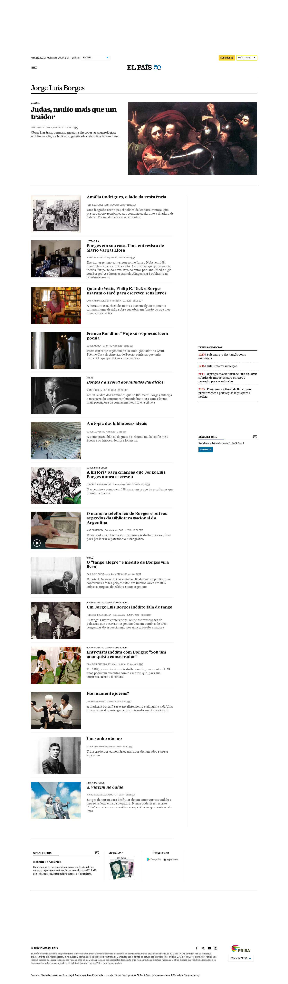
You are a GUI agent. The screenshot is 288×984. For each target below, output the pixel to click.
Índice (180, 975)
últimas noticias (210, 347)
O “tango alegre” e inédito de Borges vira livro (128, 565)
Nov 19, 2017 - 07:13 (114, 432)
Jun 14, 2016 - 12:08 (139, 615)
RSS (173, 975)
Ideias (90, 378)
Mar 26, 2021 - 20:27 (65, 127)
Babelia (35, 103)
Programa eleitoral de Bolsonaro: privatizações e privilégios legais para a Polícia (225, 392)
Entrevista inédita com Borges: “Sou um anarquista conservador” (126, 655)
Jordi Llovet (94, 432)
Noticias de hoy (191, 975)
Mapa (118, 975)
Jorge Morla (94, 346)
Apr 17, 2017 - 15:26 (138, 484)
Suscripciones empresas (158, 975)
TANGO (90, 558)
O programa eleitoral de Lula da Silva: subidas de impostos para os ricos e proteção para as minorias (227, 377)
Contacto (35, 975)
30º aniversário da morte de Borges (107, 603)
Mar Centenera (95, 530)
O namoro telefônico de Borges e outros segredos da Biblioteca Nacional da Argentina (127, 518)
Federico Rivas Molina (99, 484)
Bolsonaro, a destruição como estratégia (222, 356)
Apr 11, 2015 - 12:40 (120, 746)
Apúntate (205, 449)
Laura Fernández (96, 301)
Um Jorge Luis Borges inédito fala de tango (130, 607)
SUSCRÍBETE (226, 57)
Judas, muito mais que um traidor (74, 113)
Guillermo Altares (41, 127)
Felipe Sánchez (95, 205)
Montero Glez (94, 390)
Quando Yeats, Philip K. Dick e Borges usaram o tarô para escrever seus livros (127, 291)
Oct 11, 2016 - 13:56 (131, 530)
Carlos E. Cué (94, 574)
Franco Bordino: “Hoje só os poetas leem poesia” (127, 336)
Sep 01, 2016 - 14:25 (129, 574)
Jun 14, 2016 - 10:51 (131, 664)
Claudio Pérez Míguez (98, 664)
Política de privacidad (103, 975)
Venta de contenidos (51, 975)
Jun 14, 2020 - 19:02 (122, 257)
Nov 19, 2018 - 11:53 (121, 346)
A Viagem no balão (105, 788)
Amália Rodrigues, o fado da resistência (126, 197)
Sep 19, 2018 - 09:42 (116, 390)
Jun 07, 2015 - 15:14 (119, 701)
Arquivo (115, 852)
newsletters (207, 436)
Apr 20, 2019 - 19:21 (130, 301)
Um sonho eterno (104, 739)
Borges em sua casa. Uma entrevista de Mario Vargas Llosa (125, 248)
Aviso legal (68, 975)
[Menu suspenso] (34, 67)
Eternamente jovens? (108, 694)
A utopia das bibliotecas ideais (117, 424)
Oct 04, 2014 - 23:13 (122, 795)
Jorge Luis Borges (58, 88)
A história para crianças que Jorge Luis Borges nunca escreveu (126, 475)
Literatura (93, 241)
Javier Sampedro (96, 701)
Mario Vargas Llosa (98, 257)
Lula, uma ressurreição (222, 366)
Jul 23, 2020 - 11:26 (124, 205)
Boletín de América (47, 862)
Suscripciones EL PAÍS (133, 975)
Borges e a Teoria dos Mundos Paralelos (125, 383)
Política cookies (83, 975)
